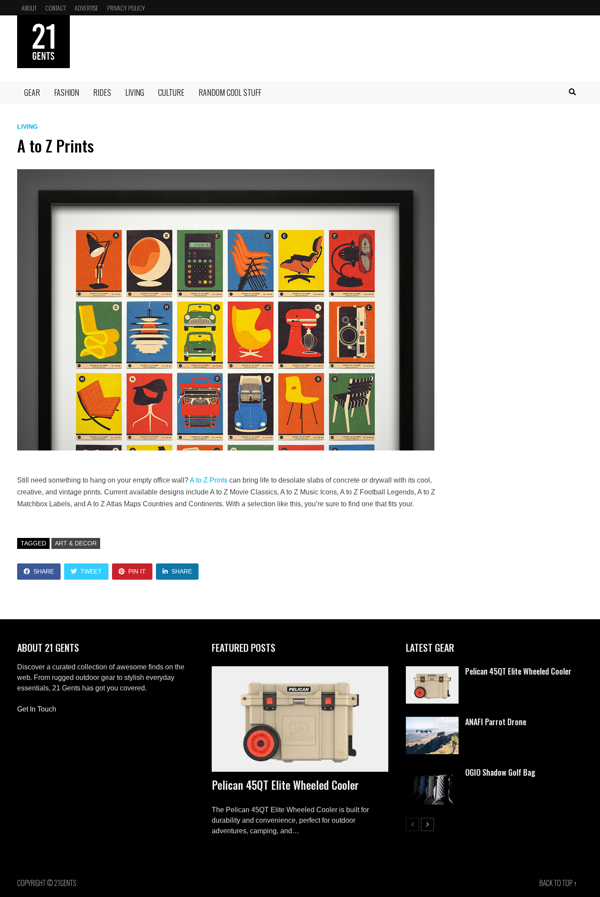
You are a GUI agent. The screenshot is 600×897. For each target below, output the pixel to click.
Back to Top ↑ (558, 883)
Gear (32, 92)
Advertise (86, 7)
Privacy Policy (126, 7)
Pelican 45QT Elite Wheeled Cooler (285, 785)
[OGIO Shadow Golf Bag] (432, 772)
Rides (102, 92)
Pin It (137, 571)
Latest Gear (430, 647)
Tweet (91, 571)
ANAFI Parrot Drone (495, 721)
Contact (55, 7)
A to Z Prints (209, 480)
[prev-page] (412, 824)
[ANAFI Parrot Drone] (432, 722)
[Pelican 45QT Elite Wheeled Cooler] (300, 719)
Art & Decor (76, 543)
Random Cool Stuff (230, 92)
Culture (171, 92)
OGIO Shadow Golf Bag (500, 772)
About (29, 7)
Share (43, 571)
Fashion (66, 92)
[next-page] (427, 824)
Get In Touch (36, 709)
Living (134, 92)
